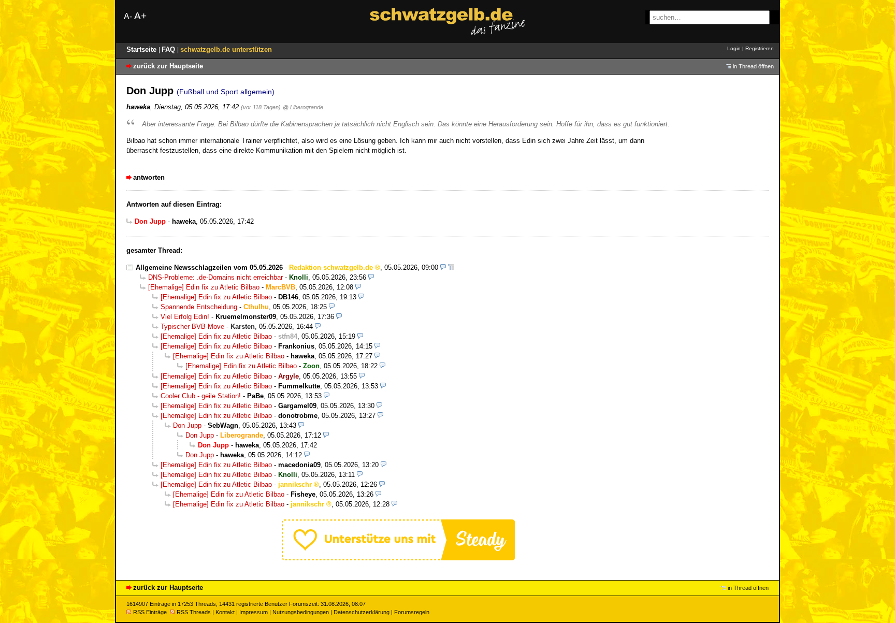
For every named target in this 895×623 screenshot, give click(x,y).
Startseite (142, 49)
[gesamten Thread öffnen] (451, 267)
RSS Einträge (150, 612)
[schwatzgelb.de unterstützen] (398, 558)
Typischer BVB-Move (192, 326)
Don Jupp (187, 425)
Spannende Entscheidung (199, 307)
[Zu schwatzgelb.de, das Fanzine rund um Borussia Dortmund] (447, 21)
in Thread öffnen (753, 66)
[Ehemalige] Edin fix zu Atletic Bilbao (203, 287)
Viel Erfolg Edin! (185, 317)
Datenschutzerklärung (361, 612)
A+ (140, 15)
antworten (149, 177)
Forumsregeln (411, 612)
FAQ (169, 49)
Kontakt (225, 612)
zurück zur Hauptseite (168, 66)
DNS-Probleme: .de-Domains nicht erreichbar (215, 277)
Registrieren (759, 48)
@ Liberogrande (303, 107)
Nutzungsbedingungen (300, 612)
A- (128, 16)
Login (734, 48)
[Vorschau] (443, 267)
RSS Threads (194, 612)
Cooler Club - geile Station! (201, 396)
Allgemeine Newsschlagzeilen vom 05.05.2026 (209, 267)
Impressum (253, 612)
